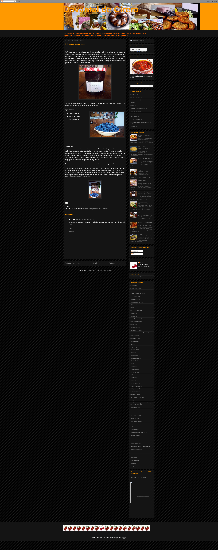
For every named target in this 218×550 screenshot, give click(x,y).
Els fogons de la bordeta (137, 389)
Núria (141, 262)
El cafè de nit (133, 366)
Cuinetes (132, 344)
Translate (143, 51)
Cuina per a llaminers (136, 321)
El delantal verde (134, 372)
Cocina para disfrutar (136, 310)
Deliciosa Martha (134, 349)
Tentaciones (133, 457)
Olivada (140, 234)
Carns (132, 105)
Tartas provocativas (135, 454)
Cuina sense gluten (135, 327)
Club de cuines (134, 304)
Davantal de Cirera (101, 9)
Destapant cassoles (135, 358)
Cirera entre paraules (136, 276)
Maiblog (132, 426)
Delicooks (133, 352)
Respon (71, 231)
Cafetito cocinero (135, 299)
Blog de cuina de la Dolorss (137, 293)
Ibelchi (132, 400)
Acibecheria (133, 285)
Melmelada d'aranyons (144, 192)
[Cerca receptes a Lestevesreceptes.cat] (137, 40)
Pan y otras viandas (135, 443)
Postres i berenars (135, 119)
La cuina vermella (135, 410)
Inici (95, 263)
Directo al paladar (135, 361)
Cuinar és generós (135, 341)
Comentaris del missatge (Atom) (100, 270)
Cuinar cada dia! (134, 335)
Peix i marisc (133, 116)
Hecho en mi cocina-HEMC (137, 397)
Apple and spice (134, 290)
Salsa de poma (142, 146)
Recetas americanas (136, 449)
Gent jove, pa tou (135, 391)
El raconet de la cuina (136, 386)
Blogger (123, 538)
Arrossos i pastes (135, 100)
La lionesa (133, 412)
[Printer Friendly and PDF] (66, 204)
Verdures (132, 126)
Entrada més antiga (117, 263)
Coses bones (134, 316)
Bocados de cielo (135, 296)
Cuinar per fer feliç (135, 338)
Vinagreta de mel (142, 170)
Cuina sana (133, 324)
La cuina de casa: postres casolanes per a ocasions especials (141, 403)
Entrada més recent (73, 263)
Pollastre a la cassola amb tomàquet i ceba (145, 223)
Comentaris (136, 253)
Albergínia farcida (142, 202)
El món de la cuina (135, 383)
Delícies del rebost (135, 355)
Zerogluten (133, 466)
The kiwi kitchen (134, 460)
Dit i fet (132, 363)
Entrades (135, 251)
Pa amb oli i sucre (135, 438)
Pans (131, 114)
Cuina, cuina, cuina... (136, 330)
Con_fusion (133, 313)
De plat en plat (134, 347)
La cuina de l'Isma (135, 407)
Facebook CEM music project (138, 477)
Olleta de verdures (135, 435)
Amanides (133, 94)
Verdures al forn (142, 180)
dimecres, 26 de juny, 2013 (84, 219)
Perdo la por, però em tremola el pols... (140, 446)
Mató (139, 212)
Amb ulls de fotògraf (135, 288)
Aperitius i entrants (135, 97)
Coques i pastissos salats (137, 108)
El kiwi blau (133, 375)
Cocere (132, 307)
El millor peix (133, 377)
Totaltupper (133, 463)
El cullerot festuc (134, 369)
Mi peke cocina (134, 429)
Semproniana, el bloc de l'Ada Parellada (141, 452)
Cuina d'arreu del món (136, 319)
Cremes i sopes (134, 111)
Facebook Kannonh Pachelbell (138, 476)
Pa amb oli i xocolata (136, 440)
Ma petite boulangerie (136, 424)
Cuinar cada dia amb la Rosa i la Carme (141, 333)
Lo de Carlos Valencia (136, 421)
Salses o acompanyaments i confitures (95, 209)
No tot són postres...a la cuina (138, 432)
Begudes (132, 102)
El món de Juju (134, 380)
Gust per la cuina (135, 394)
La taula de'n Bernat (135, 415)
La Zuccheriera (134, 418)
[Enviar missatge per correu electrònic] (67, 206)
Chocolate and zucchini (136, 302)
